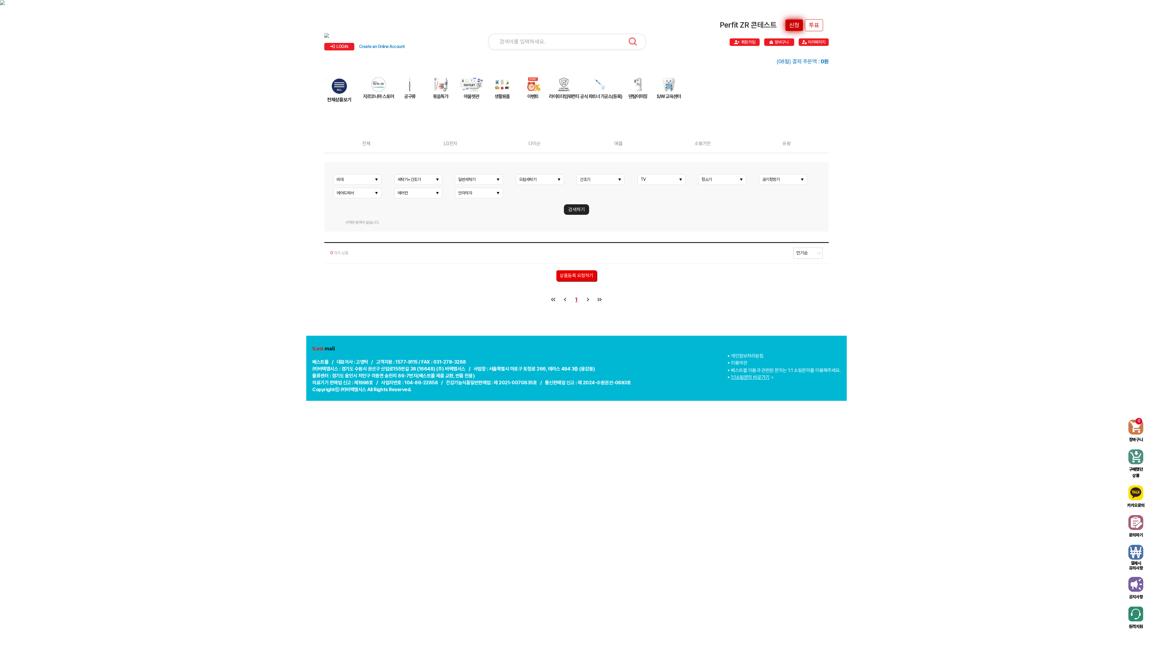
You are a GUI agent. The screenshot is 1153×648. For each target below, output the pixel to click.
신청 (794, 25)
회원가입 (748, 42)
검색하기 (576, 209)
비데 (340, 179)
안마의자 (465, 192)
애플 (618, 143)
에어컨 (403, 192)
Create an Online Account (382, 46)
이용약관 (739, 363)
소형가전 (703, 143)
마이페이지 (816, 42)
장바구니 (781, 42)
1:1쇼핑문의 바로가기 (750, 377)
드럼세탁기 (528, 179)
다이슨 (534, 143)
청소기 (706, 179)
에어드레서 (345, 192)
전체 (366, 143)
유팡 (786, 143)
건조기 (585, 179)
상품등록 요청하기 (576, 275)
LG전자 (450, 143)
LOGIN (342, 46)
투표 (814, 25)
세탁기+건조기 (409, 179)
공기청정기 (771, 179)
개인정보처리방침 (747, 356)
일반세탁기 (467, 179)
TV (643, 179)
